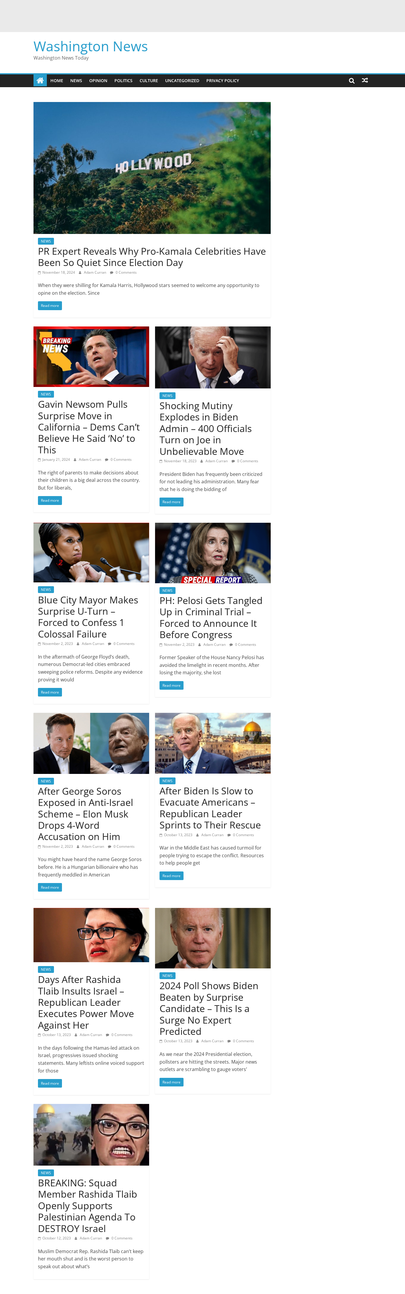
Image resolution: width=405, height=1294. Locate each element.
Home (56, 80)
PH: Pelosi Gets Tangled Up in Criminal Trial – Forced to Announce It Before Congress (211, 617)
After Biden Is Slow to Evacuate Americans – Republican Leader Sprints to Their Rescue (210, 807)
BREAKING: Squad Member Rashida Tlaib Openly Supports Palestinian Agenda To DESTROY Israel (87, 1205)
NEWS (76, 80)
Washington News (91, 46)
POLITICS (123, 80)
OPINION (98, 80)
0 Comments (126, 272)
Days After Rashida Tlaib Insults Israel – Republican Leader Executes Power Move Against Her (86, 1002)
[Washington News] (40, 80)
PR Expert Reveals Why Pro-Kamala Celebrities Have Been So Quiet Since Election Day (152, 257)
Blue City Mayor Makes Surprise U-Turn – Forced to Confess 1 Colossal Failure (88, 616)
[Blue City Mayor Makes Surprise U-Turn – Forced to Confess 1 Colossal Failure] (91, 526)
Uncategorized (182, 80)
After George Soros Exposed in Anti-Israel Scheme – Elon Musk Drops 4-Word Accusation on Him (85, 814)
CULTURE (149, 80)
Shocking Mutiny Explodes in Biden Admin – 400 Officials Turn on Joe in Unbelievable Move (206, 428)
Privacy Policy (222, 80)
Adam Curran (95, 272)
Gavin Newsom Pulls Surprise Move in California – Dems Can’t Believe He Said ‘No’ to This (89, 427)
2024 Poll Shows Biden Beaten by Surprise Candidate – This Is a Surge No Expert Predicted (209, 1008)
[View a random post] (364, 80)
